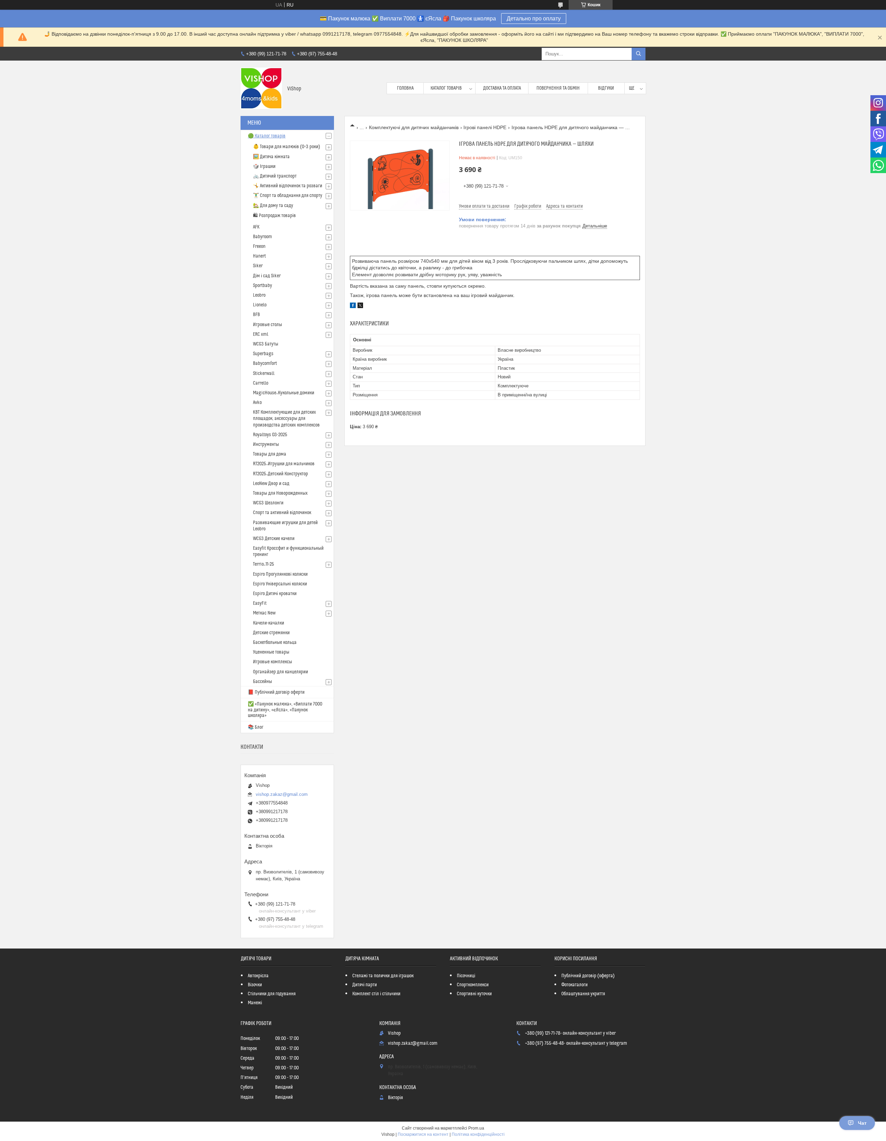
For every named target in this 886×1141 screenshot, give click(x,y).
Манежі (255, 1003)
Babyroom (262, 237)
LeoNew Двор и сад (271, 483)
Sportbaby (262, 285)
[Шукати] (638, 54)
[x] (360, 306)
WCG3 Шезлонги (268, 503)
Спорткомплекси (473, 985)
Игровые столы (267, 324)
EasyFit (259, 603)
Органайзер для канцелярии (280, 672)
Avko (257, 402)
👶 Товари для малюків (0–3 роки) (286, 147)
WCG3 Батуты (265, 344)
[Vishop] (261, 88)
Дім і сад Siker (267, 276)
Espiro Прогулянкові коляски (280, 574)
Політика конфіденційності (478, 1134)
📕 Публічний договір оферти (276, 692)
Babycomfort (265, 363)
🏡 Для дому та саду (273, 205)
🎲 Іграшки (264, 166)
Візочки (255, 985)
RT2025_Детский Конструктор (280, 474)
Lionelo (259, 305)
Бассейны (262, 681)
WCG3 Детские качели (274, 538)
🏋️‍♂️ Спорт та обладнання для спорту (287, 195)
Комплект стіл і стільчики (376, 994)
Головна (405, 88)
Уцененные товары (271, 652)
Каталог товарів (446, 88)
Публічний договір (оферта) (588, 976)
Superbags (263, 354)
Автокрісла (258, 976)
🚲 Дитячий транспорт (275, 176)
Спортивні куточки (474, 994)
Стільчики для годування (272, 994)
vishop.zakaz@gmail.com (282, 794)
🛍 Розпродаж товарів (274, 215)
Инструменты (266, 444)
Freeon (259, 246)
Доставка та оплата (502, 88)
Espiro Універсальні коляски (280, 584)
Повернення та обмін (558, 88)
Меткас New (264, 613)
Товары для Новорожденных (280, 493)
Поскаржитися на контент (423, 1134)
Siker (258, 266)
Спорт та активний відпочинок (282, 512)
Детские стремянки (271, 633)
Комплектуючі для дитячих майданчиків (414, 127)
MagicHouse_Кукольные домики (283, 393)
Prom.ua (476, 1128)
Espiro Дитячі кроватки (275, 593)
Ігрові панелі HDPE (484, 127)
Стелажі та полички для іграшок (383, 976)
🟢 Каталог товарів (267, 136)
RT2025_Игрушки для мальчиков (284, 464)
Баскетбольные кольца (275, 642)
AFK (256, 227)
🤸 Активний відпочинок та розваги (287, 186)
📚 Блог (255, 727)
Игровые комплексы (272, 662)
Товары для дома (269, 454)
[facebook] (353, 306)
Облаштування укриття (583, 994)
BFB (256, 314)
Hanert (259, 256)
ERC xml (260, 334)
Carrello (260, 383)
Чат (862, 1123)
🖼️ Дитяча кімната (271, 157)
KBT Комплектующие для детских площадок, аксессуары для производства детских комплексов (286, 419)
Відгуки (606, 88)
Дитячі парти (364, 985)
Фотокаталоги (574, 985)
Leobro (259, 295)
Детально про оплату (534, 18)
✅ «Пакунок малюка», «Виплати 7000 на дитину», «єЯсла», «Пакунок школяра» (285, 709)
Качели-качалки (268, 623)
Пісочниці (466, 976)
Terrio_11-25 (263, 564)
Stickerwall (263, 373)
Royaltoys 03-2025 (270, 435)
